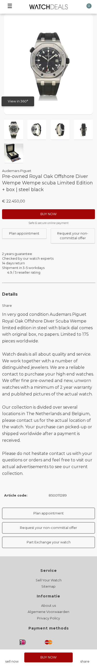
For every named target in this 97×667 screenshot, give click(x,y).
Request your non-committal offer (72, 235)
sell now (12, 661)
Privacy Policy (48, 618)
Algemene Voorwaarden (48, 612)
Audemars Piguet (16, 171)
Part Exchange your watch (49, 542)
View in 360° (18, 101)
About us (48, 606)
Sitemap (48, 586)
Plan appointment (24, 233)
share (84, 661)
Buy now (48, 214)
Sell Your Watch (49, 580)
